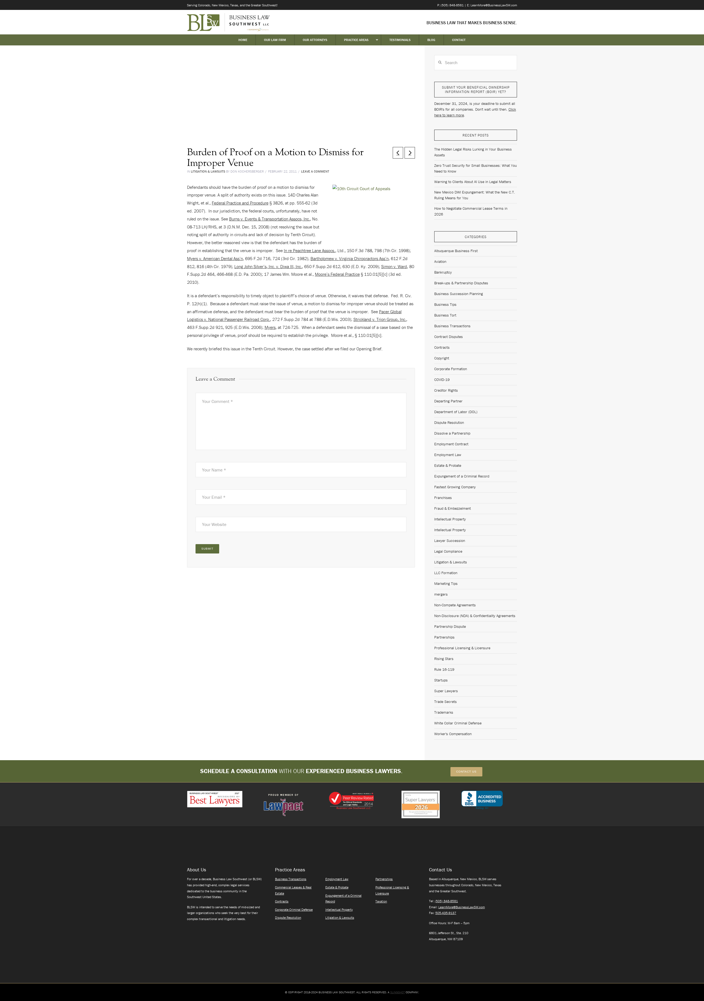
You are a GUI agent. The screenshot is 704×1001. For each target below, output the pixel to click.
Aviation (440, 261)
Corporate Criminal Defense (294, 909)
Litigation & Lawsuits (208, 171)
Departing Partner (448, 401)
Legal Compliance (448, 551)
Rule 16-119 (444, 669)
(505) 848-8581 (446, 901)
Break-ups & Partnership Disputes (461, 282)
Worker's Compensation (453, 733)
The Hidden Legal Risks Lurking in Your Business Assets (473, 152)
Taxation (381, 901)
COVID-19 (442, 379)
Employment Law (447, 454)
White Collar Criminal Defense (458, 723)
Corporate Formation (450, 368)
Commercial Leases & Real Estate (293, 890)
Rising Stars (443, 658)
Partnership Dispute (450, 626)
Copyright (441, 358)
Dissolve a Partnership (452, 433)
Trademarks (443, 712)
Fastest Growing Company (455, 486)
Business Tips (445, 304)
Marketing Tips (446, 583)
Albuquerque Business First (456, 250)
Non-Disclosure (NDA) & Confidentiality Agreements (474, 615)
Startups (441, 680)
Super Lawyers (446, 690)
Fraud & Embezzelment (452, 508)
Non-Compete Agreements (455, 604)
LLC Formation (445, 572)
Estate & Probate (447, 465)
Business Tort (445, 315)
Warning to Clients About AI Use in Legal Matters (472, 181)
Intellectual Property (450, 519)
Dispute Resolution (449, 422)
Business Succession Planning (458, 293)
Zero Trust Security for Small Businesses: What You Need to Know (475, 168)
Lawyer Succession (449, 540)
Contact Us (466, 771)
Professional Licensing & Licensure (462, 647)
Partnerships (444, 637)
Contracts (442, 347)
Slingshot (397, 992)
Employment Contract (451, 443)
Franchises (443, 497)
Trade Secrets (445, 701)
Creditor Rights (446, 390)
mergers (441, 594)
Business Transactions (452, 325)
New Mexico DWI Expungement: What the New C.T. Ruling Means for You (474, 195)
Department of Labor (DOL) (455, 411)
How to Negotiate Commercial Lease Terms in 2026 (470, 211)
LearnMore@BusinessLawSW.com (461, 907)
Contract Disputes (448, 336)
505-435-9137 (445, 913)
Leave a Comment (315, 171)
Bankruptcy (443, 272)
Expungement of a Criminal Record (461, 476)
